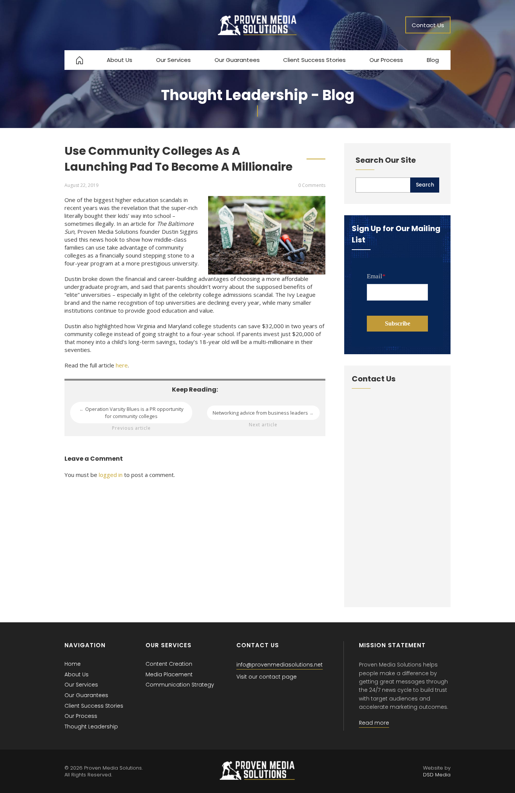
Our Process (386, 60)
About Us (119, 60)
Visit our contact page (266, 676)
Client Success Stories (314, 60)
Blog (433, 60)
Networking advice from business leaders (263, 412)
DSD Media (437, 774)
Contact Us (428, 25)
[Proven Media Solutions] (257, 33)
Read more (374, 723)
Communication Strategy (180, 684)
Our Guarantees (237, 60)
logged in (111, 474)
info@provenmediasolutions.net (279, 664)
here (122, 365)
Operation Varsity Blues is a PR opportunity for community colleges (131, 413)
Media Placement (169, 674)
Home (72, 664)
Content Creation (169, 664)
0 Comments (311, 185)
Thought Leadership (91, 726)
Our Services (173, 60)
